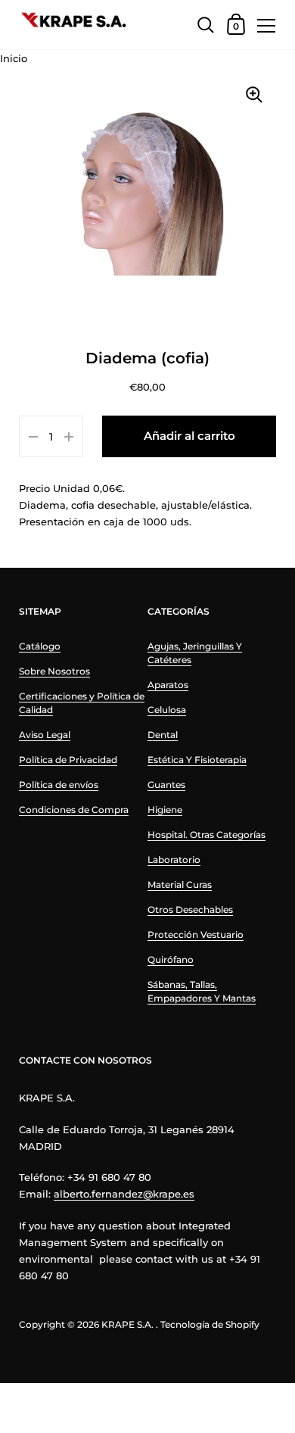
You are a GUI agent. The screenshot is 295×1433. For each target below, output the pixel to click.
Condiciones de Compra (74, 809)
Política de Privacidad (68, 759)
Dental (163, 734)
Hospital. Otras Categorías (207, 834)
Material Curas (180, 884)
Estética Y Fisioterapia (197, 759)
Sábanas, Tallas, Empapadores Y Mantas (202, 991)
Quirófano (171, 959)
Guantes (166, 784)
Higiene (165, 809)
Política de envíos (58, 784)
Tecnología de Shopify (209, 1324)
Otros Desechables (190, 909)
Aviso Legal (44, 734)
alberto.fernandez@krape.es (124, 1194)
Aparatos (168, 684)
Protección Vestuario (196, 934)
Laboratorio (174, 859)
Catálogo (40, 646)
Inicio (13, 58)
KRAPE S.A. (127, 1324)
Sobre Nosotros (54, 671)
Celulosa (167, 709)
